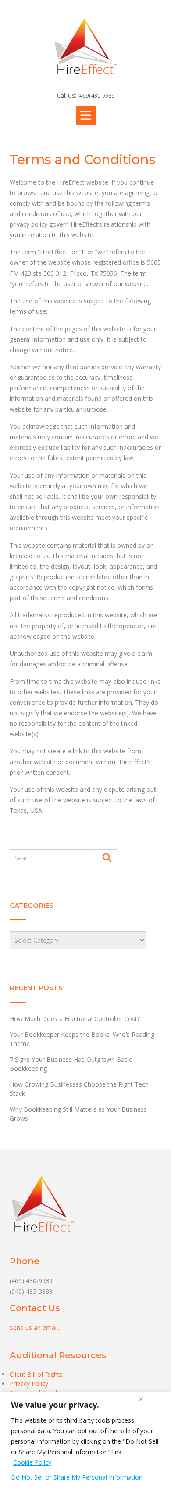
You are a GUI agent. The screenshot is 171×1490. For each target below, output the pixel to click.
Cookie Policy (32, 1462)
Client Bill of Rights (36, 1374)
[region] (85, 1441)
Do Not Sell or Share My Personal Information (76, 1477)
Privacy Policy (29, 1383)
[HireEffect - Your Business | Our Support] (85, 46)
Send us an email (34, 1327)
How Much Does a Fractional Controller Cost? (75, 1018)
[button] (86, 115)
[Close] (140, 1399)
